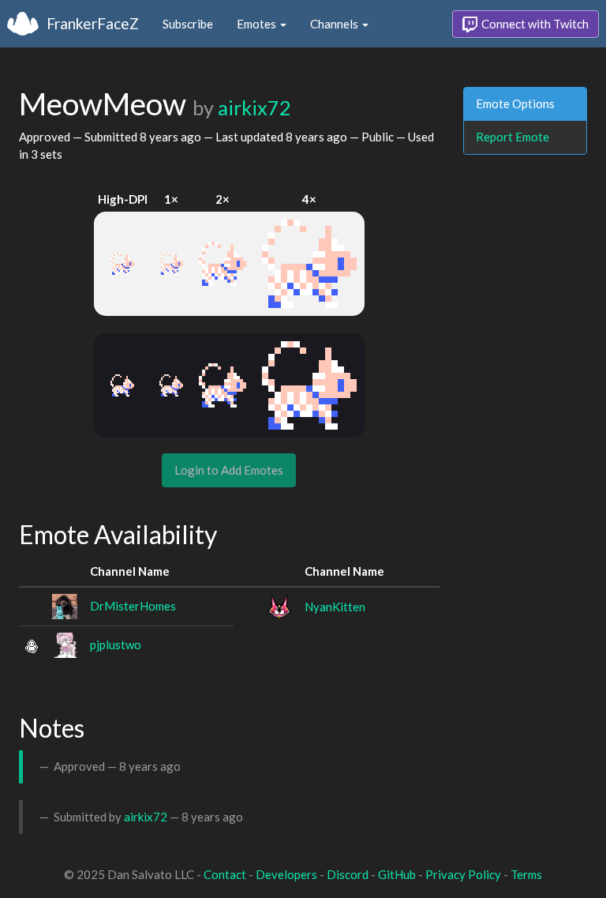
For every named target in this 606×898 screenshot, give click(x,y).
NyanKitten (335, 606)
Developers (286, 874)
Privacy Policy (463, 874)
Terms (526, 874)
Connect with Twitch (534, 24)
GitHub (397, 874)
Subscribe (188, 24)
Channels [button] (335, 24)
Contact (225, 874)
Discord (347, 874)
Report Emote (512, 137)
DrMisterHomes (133, 606)
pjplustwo (115, 644)
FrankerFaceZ (93, 23)
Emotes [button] (258, 24)
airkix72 (254, 107)
